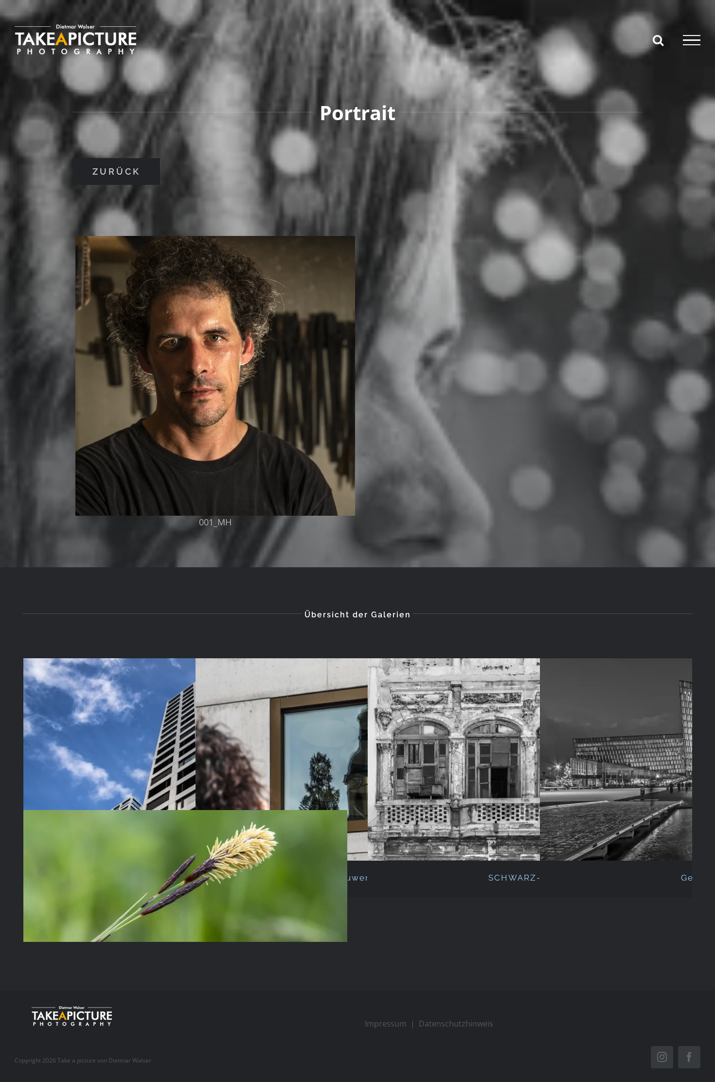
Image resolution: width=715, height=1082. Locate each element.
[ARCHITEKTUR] (185, 759)
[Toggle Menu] (691, 40)
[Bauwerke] (357, 759)
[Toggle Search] (658, 40)
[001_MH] (215, 376)
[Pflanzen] (185, 911)
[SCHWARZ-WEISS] (530, 759)
